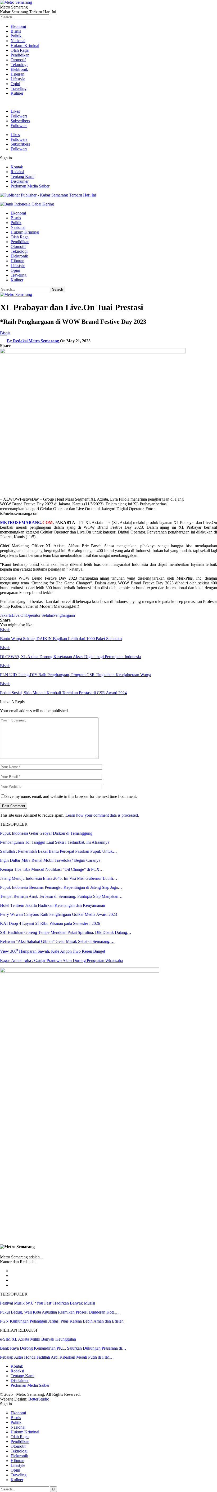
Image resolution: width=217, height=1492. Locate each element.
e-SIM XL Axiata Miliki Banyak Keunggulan (38, 1339)
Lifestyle (18, 79)
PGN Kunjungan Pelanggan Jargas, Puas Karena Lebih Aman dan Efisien (62, 1321)
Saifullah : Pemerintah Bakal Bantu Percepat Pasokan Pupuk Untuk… (58, 851)
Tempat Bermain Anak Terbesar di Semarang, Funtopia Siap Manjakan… (61, 896)
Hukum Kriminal (25, 45)
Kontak (17, 167)
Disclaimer (20, 181)
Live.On (19, 615)
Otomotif (18, 60)
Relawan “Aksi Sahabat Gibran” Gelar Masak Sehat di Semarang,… (57, 941)
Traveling (18, 88)
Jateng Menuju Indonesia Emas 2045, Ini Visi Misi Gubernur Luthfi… (58, 878)
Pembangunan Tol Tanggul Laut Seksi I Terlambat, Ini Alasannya (54, 842)
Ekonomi (18, 26)
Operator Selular (39, 615)
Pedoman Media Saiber (30, 186)
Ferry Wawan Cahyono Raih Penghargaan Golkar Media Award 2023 (58, 914)
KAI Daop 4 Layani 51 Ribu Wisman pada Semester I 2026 (50, 923)
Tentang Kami (22, 176)
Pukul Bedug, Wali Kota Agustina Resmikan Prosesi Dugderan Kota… (59, 1312)
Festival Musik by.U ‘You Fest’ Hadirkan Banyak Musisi (47, 1303)
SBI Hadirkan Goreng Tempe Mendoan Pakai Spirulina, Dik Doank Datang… (65, 932)
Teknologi (19, 64)
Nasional (18, 40)
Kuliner (17, 93)
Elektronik (19, 69)
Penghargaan (64, 615)
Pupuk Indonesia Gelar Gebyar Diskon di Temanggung (46, 833)
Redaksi (17, 171)
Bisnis (16, 31)
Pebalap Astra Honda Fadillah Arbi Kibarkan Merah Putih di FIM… (57, 1357)
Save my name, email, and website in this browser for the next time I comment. (71, 796)
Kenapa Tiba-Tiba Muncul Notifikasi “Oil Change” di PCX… (52, 869)
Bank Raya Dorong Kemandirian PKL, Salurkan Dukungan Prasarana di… (63, 1348)
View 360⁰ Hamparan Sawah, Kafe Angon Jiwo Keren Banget (52, 951)
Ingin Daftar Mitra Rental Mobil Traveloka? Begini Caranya (50, 860)
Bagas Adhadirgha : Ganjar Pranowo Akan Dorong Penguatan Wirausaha (61, 960)
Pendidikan (20, 55)
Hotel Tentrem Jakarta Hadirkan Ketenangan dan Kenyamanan (52, 905)
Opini (15, 83)
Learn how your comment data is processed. (102, 815)
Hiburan (17, 74)
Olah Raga (20, 50)
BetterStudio (38, 1399)
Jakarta (6, 615)
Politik (16, 36)
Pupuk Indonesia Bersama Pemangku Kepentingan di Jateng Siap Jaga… (61, 887)
